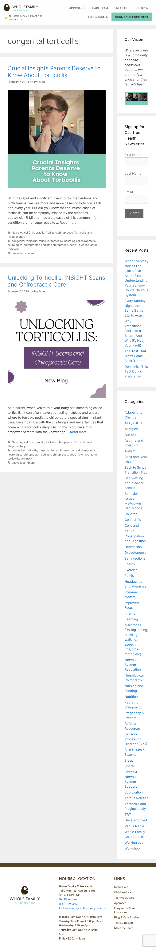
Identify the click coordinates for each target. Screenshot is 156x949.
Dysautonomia (135, 552)
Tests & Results (124, 922)
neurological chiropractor (23, 244)
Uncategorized (136, 820)
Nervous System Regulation (133, 664)
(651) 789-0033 (68, 904)
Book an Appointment (131, 17)
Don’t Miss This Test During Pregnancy (136, 371)
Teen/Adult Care (124, 897)
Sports (130, 766)
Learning (131, 619)
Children (141, 8)
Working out (134, 842)
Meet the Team (123, 928)
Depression (133, 547)
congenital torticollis (24, 240)
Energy (130, 564)
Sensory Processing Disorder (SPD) (136, 739)
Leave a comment (23, 253)
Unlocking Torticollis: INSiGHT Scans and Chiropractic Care (56, 281)
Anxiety (130, 435)
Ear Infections (135, 558)
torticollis (13, 249)
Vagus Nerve (134, 826)
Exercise (131, 570)
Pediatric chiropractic (59, 232)
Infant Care (121, 887)
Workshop (132, 848)
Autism (130, 451)
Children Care (122, 892)
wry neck (26, 458)
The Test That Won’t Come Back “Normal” (135, 356)
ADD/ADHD (133, 423)
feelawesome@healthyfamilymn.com (82, 908)
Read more (68, 222)
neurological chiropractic (80, 240)
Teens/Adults (98, 17)
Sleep (129, 760)
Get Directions (68, 899)
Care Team (100, 8)
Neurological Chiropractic (28, 232)
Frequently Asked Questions (125, 910)
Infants (121, 8)
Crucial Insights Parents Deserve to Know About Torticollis (54, 71)
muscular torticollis (51, 240)
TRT (128, 814)
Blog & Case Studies (126, 917)
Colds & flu (133, 520)
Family (130, 576)
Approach (77, 8)
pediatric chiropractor (83, 244)
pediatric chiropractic (54, 244)
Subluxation (134, 792)
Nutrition (131, 697)
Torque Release (136, 798)
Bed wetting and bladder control (134, 483)
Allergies (131, 429)
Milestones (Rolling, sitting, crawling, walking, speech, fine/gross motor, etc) (136, 639)
